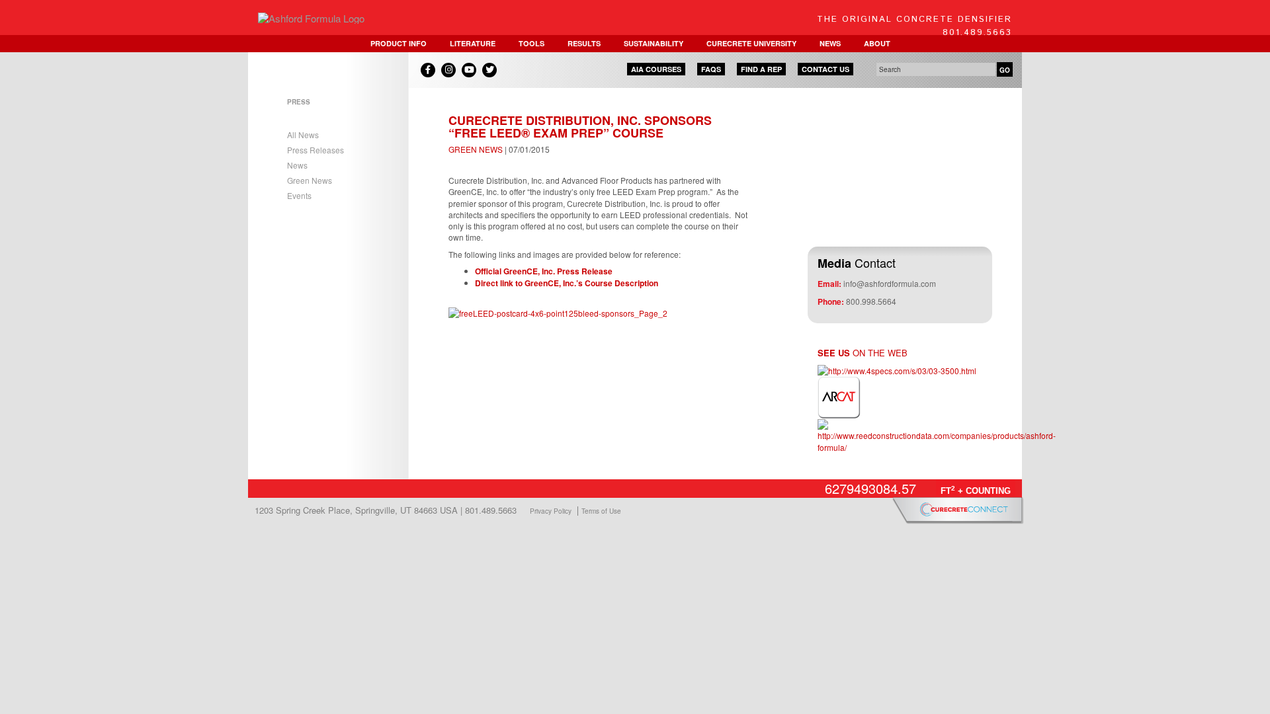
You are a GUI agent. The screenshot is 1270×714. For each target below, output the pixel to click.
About (877, 43)
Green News (309, 180)
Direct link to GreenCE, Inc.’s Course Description (566, 283)
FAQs (711, 69)
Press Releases (315, 149)
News (830, 43)
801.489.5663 (977, 32)
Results (584, 43)
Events (299, 195)
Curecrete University (751, 43)
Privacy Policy (551, 511)
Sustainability (653, 43)
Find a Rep (761, 69)
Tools (531, 43)
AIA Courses (656, 69)
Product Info (398, 43)
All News (303, 134)
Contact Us (825, 69)
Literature (472, 43)
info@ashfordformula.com (889, 283)
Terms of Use (601, 511)
